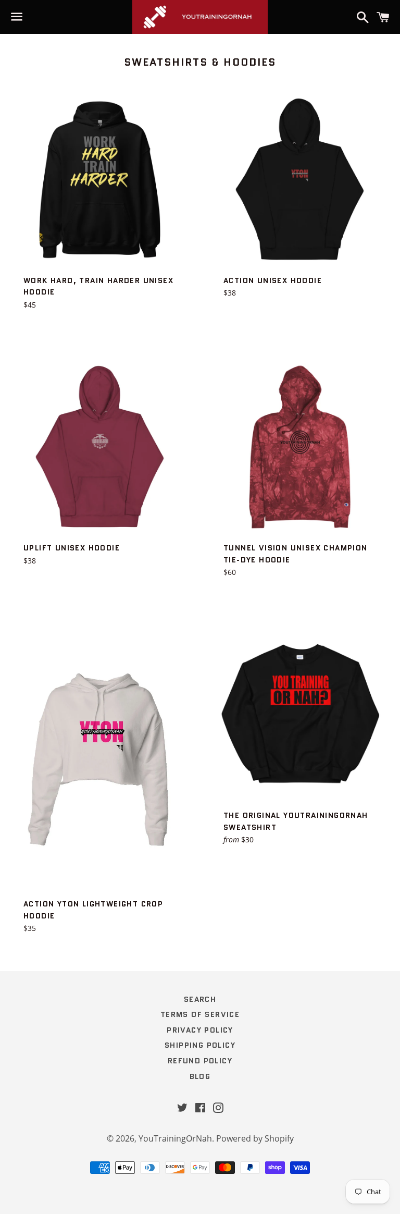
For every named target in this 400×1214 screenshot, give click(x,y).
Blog (200, 1076)
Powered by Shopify (255, 1138)
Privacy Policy (200, 1030)
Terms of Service (200, 1014)
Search (200, 999)
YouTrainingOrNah (175, 1138)
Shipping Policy (200, 1045)
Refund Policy (200, 1061)
